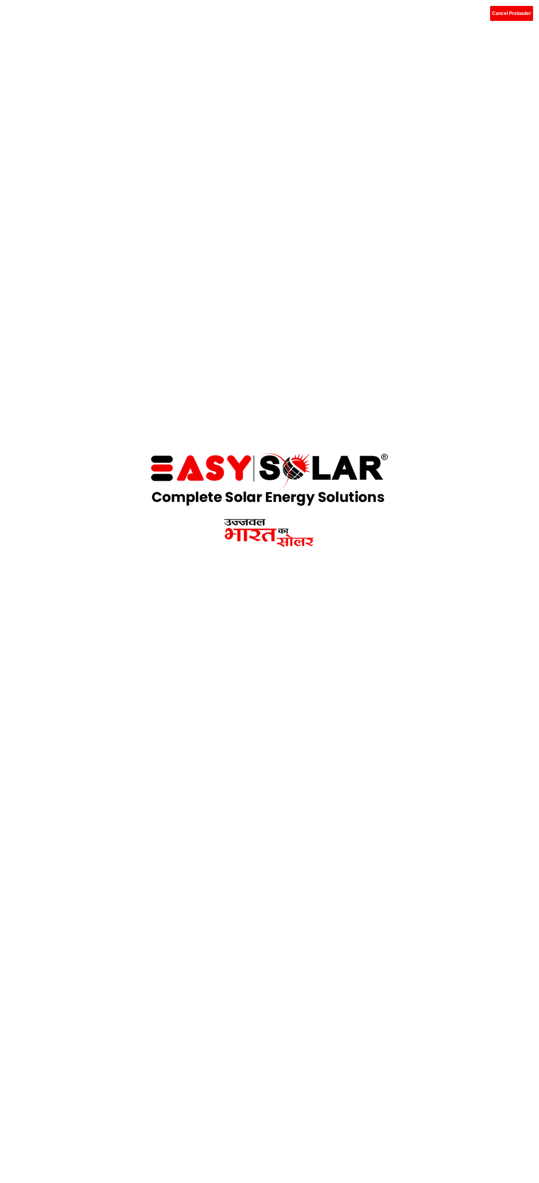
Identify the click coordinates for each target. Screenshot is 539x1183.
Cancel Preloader (511, 13)
